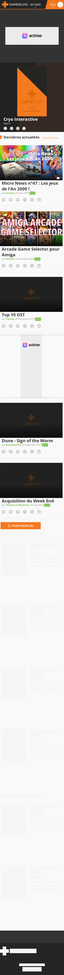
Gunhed (10, 192)
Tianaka (10, 318)
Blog (32, 193)
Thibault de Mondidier (18, 505)
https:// (7, 123)
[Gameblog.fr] (14, 4)
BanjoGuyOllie (13, 444)
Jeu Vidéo (35, 4)
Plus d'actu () (22, 525)
